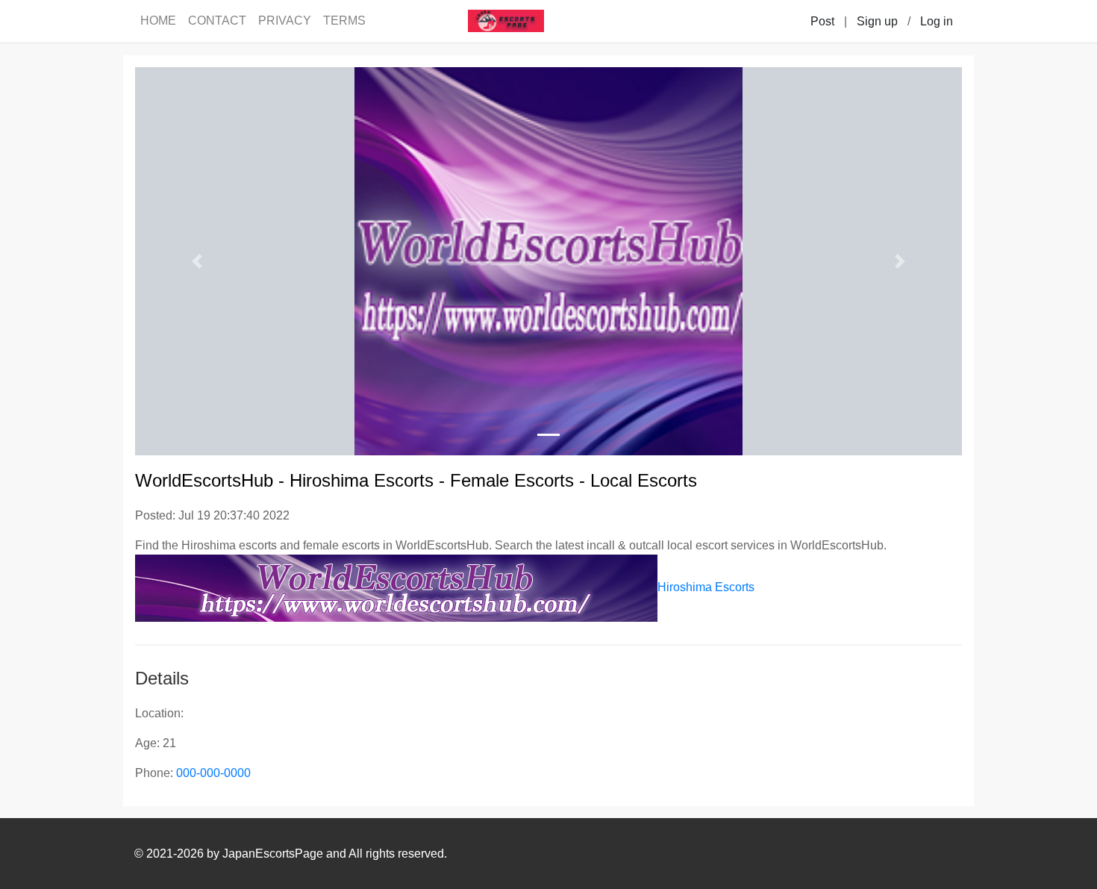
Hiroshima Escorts (705, 587)
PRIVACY (284, 20)
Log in (936, 21)
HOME (158, 20)
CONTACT (217, 20)
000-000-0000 (213, 773)
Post (822, 21)
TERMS (344, 20)
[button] (197, 261)
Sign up (877, 21)
